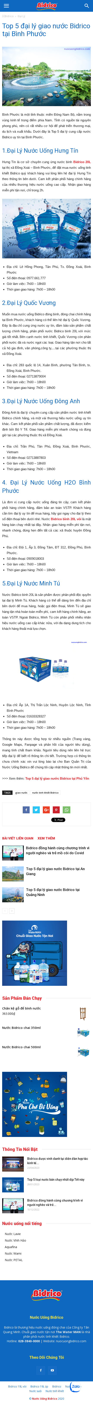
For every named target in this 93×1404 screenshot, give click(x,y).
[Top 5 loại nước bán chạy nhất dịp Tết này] (13, 1184)
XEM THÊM (46, 838)
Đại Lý (21, 16)
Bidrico (56, 1386)
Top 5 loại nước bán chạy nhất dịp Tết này (55, 1179)
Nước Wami (13, 1253)
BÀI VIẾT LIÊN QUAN (17, 838)
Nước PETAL (14, 1260)
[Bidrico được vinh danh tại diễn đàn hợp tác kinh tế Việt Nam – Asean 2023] (13, 1164)
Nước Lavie (13, 1234)
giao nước (21, 792)
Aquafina (11, 1247)
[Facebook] (40, 1370)
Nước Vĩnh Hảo (15, 1240)
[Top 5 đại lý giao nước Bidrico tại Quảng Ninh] (13, 894)
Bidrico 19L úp (39, 1386)
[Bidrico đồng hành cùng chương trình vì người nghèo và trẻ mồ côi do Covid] (13, 853)
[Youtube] (52, 1370)
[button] (87, 6)
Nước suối (35, 1391)
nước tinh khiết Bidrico (45, 792)
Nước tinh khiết (55, 1391)
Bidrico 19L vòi (17, 1386)
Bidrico (8, 16)
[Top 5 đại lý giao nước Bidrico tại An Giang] (13, 873)
